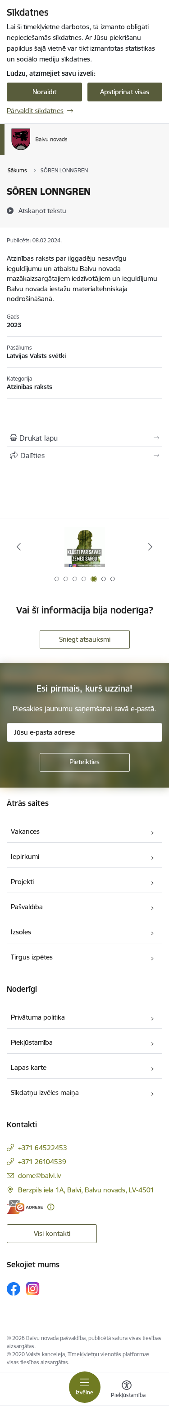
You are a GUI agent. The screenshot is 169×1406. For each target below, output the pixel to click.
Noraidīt (44, 92)
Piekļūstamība (32, 1042)
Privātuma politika (38, 1017)
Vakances (25, 831)
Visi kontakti (52, 1233)
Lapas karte (28, 1067)
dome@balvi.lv (39, 1175)
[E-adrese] (25, 1207)
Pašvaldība (27, 906)
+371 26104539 (42, 1161)
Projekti (22, 881)
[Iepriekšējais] (18, 546)
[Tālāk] (150, 546)
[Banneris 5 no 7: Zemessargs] (84, 547)
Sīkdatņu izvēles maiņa (45, 1092)
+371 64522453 (42, 1147)
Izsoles (21, 932)
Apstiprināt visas (124, 92)
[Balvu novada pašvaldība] (67, 149)
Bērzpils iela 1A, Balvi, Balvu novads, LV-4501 (86, 1190)
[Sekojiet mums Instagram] (33, 1288)
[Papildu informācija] (50, 1207)
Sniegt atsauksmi (84, 639)
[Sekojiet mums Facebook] (13, 1289)
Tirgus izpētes (32, 957)
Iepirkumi (25, 856)
